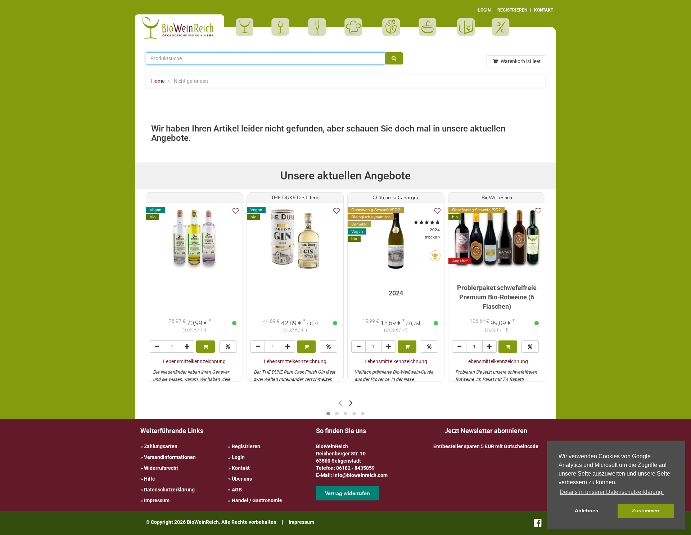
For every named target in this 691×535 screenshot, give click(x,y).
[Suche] (394, 58)
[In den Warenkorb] (205, 346)
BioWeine (246, 27)
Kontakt (241, 468)
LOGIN (484, 10)
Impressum (157, 500)
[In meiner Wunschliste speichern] (236, 211)
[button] (328, 413)
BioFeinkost (355, 27)
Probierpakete (429, 27)
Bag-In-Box (464, 30)
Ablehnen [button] (587, 510)
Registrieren (246, 446)
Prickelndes (319, 27)
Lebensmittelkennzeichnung (194, 361)
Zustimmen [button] (645, 510)
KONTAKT (543, 10)
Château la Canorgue (395, 197)
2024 (396, 293)
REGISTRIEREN (512, 10)
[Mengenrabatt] (227, 346)
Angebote (501, 27)
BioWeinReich (497, 197)
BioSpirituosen (282, 27)
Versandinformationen (170, 457)
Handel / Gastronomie (257, 500)
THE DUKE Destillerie (295, 197)
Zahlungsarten (160, 446)
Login (238, 457)
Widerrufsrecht (161, 468)
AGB (237, 489)
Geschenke (391, 27)
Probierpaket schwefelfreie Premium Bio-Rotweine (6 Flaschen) (497, 297)
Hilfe (149, 479)
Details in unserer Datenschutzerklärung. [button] (612, 492)
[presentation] (340, 403)
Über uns (242, 479)
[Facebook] (537, 524)
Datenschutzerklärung (169, 489)
